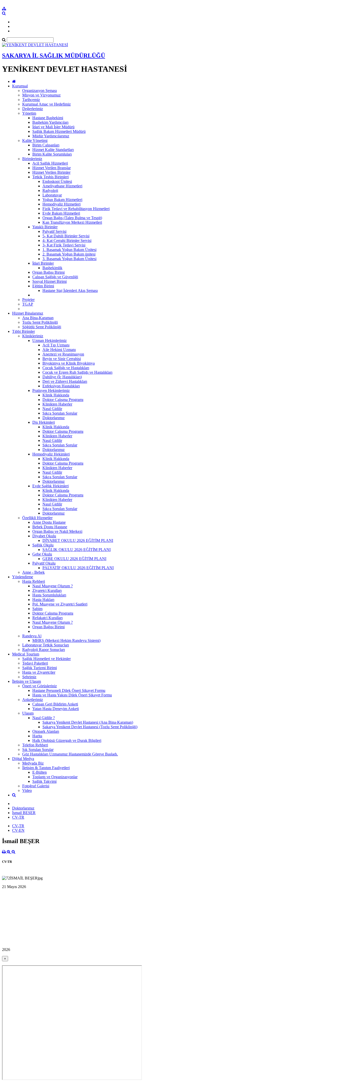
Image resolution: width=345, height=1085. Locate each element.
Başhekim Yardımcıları (50, 122)
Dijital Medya (23, 758)
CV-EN (18, 830)
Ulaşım (28, 713)
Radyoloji (50, 190)
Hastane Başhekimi (47, 118)
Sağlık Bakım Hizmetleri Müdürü (59, 131)
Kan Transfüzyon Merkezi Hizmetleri (72, 222)
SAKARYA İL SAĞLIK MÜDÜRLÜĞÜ (53, 55)
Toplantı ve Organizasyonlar (55, 777)
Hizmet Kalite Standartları (53, 149)
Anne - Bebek (33, 572)
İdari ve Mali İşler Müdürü (53, 127)
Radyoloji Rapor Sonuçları (43, 649)
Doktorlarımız (53, 418)
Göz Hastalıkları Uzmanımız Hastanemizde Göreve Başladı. (70, 754)
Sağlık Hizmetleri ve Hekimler (46, 659)
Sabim (37, 609)
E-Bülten (39, 772)
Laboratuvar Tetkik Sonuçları (45, 645)
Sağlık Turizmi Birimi (39, 668)
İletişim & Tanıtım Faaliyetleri (46, 768)
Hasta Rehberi (33, 581)
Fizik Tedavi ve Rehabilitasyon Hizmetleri (76, 209)
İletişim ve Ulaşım (26, 681)
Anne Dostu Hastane (49, 522)
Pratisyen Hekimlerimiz (51, 390)
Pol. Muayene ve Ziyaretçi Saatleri (59, 604)
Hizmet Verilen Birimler (51, 172)
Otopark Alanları (45, 731)
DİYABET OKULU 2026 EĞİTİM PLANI (77, 540)
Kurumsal (20, 86)
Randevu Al (31, 636)
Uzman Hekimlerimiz (49, 340)
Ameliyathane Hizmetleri (62, 186)
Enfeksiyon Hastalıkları (61, 386)
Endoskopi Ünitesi (57, 181)
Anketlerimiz (32, 699)
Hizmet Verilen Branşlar (51, 168)
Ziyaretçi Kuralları (47, 590)
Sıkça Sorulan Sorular (59, 413)
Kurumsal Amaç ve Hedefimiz (46, 104)
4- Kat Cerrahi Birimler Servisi (66, 240)
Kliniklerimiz (32, 336)
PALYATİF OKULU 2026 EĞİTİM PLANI (78, 568)
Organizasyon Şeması (39, 90)
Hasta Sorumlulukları (49, 595)
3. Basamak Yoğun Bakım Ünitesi (69, 259)
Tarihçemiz (31, 99)
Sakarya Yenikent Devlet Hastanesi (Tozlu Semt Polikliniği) (89, 727)
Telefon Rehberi (35, 745)
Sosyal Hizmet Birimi (49, 281)
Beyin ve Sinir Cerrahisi (61, 359)
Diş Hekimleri (43, 422)
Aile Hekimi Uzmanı (59, 349)
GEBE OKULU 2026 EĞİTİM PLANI (74, 559)
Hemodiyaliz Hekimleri (51, 454)
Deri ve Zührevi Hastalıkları (64, 381)
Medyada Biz (33, 763)
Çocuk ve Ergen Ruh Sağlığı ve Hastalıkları (77, 372)
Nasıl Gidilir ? (43, 718)
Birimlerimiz (32, 159)
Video (27, 790)
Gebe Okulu (42, 554)
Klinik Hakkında (55, 395)
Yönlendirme (22, 577)
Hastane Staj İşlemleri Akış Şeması (70, 290)
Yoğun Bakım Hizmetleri (62, 199)
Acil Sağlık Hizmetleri (50, 163)
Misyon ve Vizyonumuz (41, 95)
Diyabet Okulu (44, 536)
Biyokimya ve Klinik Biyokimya (68, 363)
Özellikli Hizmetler (37, 518)
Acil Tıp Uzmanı (55, 345)
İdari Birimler (43, 263)
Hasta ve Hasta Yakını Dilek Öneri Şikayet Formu (72, 695)
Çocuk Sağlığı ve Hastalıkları (65, 368)
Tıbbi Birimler (23, 331)
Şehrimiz (29, 677)
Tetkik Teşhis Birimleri (50, 177)
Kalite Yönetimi (34, 140)
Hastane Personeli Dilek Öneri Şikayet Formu (68, 690)
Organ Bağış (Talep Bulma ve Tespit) (72, 218)
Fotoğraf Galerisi (35, 786)
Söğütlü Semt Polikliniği (41, 327)
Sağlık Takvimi (44, 781)
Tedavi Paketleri (35, 663)
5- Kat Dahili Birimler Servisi (65, 236)
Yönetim (29, 113)
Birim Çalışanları (45, 145)
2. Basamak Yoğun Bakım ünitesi (68, 254)
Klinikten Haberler (57, 404)
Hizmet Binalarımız (27, 313)
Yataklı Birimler (45, 227)
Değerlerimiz (32, 109)
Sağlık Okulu (43, 545)
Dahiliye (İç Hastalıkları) (62, 377)
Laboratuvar (52, 195)
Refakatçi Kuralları (47, 618)
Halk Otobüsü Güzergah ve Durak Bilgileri (66, 740)
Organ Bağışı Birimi (48, 272)
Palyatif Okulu (44, 563)
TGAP (27, 304)
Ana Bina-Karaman (38, 318)
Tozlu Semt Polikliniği (40, 322)
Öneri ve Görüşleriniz (39, 686)
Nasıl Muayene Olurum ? (52, 586)
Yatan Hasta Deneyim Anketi (55, 708)
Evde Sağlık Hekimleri (50, 486)
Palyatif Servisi (54, 231)
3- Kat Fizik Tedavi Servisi (63, 245)
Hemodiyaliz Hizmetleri (61, 204)
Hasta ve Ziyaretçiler (38, 672)
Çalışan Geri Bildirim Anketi (55, 704)
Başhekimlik (52, 268)
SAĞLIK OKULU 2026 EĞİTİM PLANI (76, 549)
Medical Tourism (25, 654)
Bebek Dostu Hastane (49, 527)
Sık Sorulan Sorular (38, 749)
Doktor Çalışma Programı (62, 399)
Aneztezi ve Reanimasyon (63, 354)
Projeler (28, 299)
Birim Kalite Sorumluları (52, 154)
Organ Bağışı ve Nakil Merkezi (57, 531)
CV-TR (18, 817)
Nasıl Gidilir (52, 409)
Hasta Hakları (43, 599)
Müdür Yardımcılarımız (50, 136)
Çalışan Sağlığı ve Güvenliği (55, 277)
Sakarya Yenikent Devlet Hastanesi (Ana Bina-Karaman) (87, 722)
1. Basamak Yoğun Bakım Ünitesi (69, 249)
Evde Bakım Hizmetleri (61, 213)
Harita (37, 736)
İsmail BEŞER (24, 813)
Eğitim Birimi (43, 286)
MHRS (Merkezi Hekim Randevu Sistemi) (66, 640)
